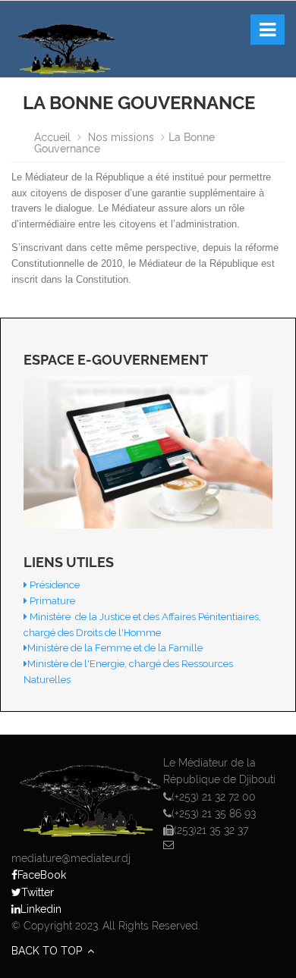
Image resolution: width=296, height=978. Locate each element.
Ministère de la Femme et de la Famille (115, 648)
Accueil (54, 137)
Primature (51, 601)
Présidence (53, 585)
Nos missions (121, 137)
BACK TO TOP (48, 951)
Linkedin (40, 909)
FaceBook (41, 875)
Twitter (37, 892)
